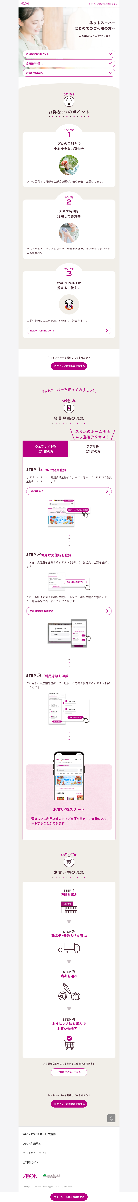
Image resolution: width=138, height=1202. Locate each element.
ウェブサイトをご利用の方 (45, 449)
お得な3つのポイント (37, 54)
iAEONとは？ (37, 491)
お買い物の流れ (34, 72)
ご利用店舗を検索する (41, 611)
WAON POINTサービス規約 (39, 1134)
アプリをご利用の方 (92, 449)
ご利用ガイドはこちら (69, 1072)
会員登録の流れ (34, 63)
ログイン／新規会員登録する (69, 366)
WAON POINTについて (42, 330)
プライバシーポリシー (36, 1153)
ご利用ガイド (31, 1162)
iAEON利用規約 (32, 1143)
